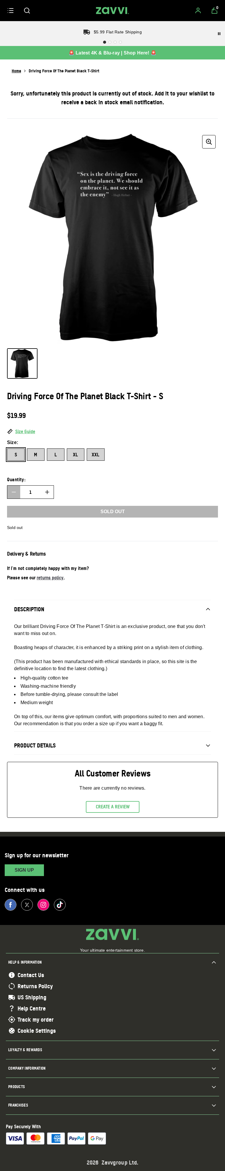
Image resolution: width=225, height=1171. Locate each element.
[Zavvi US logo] (112, 10)
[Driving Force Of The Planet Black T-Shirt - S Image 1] (22, 363)
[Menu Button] (10, 10)
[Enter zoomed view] (209, 141)
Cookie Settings (37, 1030)
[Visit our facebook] (10, 905)
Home (16, 70)
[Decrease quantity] (13, 492)
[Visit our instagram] (43, 905)
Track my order (36, 1019)
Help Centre (32, 1008)
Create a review (112, 807)
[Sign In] (198, 10)
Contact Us (31, 975)
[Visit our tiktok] (60, 905)
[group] (112, 238)
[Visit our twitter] (27, 905)
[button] (112, 432)
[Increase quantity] (47, 492)
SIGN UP (24, 870)
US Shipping (32, 997)
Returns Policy (35, 986)
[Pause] (219, 33)
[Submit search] (26, 10)
